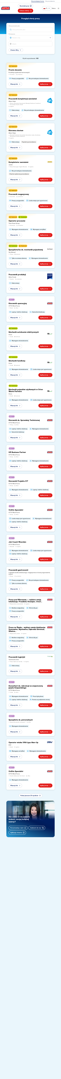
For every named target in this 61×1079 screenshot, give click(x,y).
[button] (25, 11)
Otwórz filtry (14, 50)
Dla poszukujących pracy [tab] (37, 1)
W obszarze (12, 34)
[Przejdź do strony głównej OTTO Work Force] (5, 8)
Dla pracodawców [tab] (50, 1)
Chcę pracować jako (14, 26)
